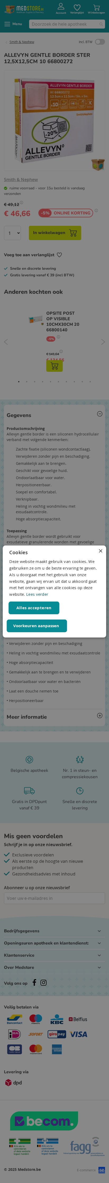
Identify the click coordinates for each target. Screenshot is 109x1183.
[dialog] (54, 591)
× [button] (100, 551)
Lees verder (37, 594)
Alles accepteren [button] (33, 608)
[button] (37, 626)
